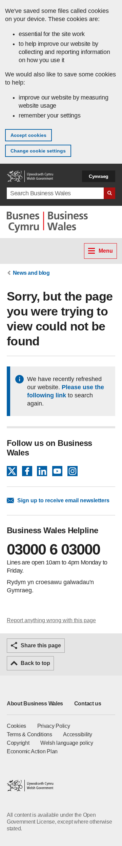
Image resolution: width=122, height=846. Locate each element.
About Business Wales (35, 703)
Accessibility (77, 734)
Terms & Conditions (29, 734)
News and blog (31, 273)
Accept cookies (28, 135)
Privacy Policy (53, 726)
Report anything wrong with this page (51, 620)
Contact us (87, 703)
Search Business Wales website (109, 193)
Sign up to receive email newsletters (63, 500)
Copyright (18, 743)
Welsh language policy (66, 743)
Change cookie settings (38, 151)
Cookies (16, 726)
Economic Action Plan (32, 751)
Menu (106, 251)
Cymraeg (98, 176)
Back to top (35, 663)
